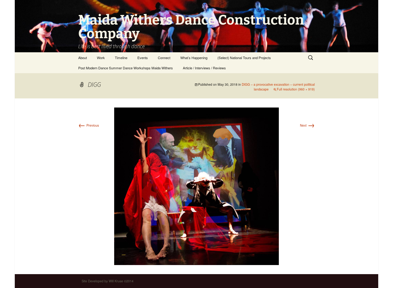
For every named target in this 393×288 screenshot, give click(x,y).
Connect (164, 57)
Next (307, 125)
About (82, 57)
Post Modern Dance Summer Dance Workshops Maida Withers (125, 67)
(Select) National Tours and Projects (244, 57)
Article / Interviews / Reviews (204, 67)
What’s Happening (193, 57)
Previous (88, 125)
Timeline (121, 57)
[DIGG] (196, 185)
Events (142, 57)
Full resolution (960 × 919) (296, 89)
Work (101, 57)
